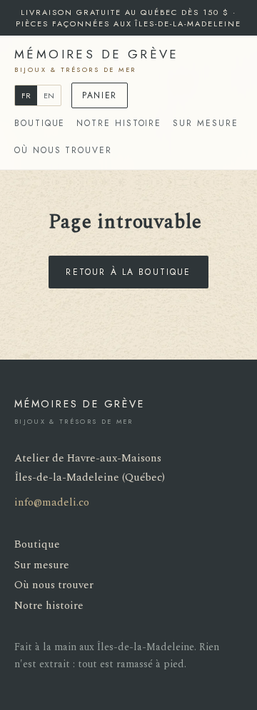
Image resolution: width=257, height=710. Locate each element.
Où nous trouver (63, 150)
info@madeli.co (51, 502)
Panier (99, 95)
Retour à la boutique (128, 272)
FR (26, 95)
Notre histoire (118, 123)
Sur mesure (205, 123)
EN (49, 95)
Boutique (39, 123)
